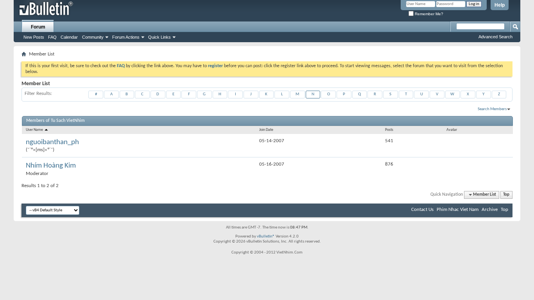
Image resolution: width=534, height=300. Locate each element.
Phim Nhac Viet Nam (457, 209)
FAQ (52, 37)
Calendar (69, 37)
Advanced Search (495, 36)
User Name (35, 130)
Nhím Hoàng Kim (51, 166)
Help (500, 5)
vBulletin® (266, 236)
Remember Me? (428, 14)
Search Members (492, 109)
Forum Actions (126, 37)
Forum (38, 27)
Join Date (266, 130)
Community (93, 37)
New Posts (33, 37)
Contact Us (422, 209)
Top (506, 195)
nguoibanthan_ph (52, 142)
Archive (490, 209)
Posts (389, 130)
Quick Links (159, 37)
